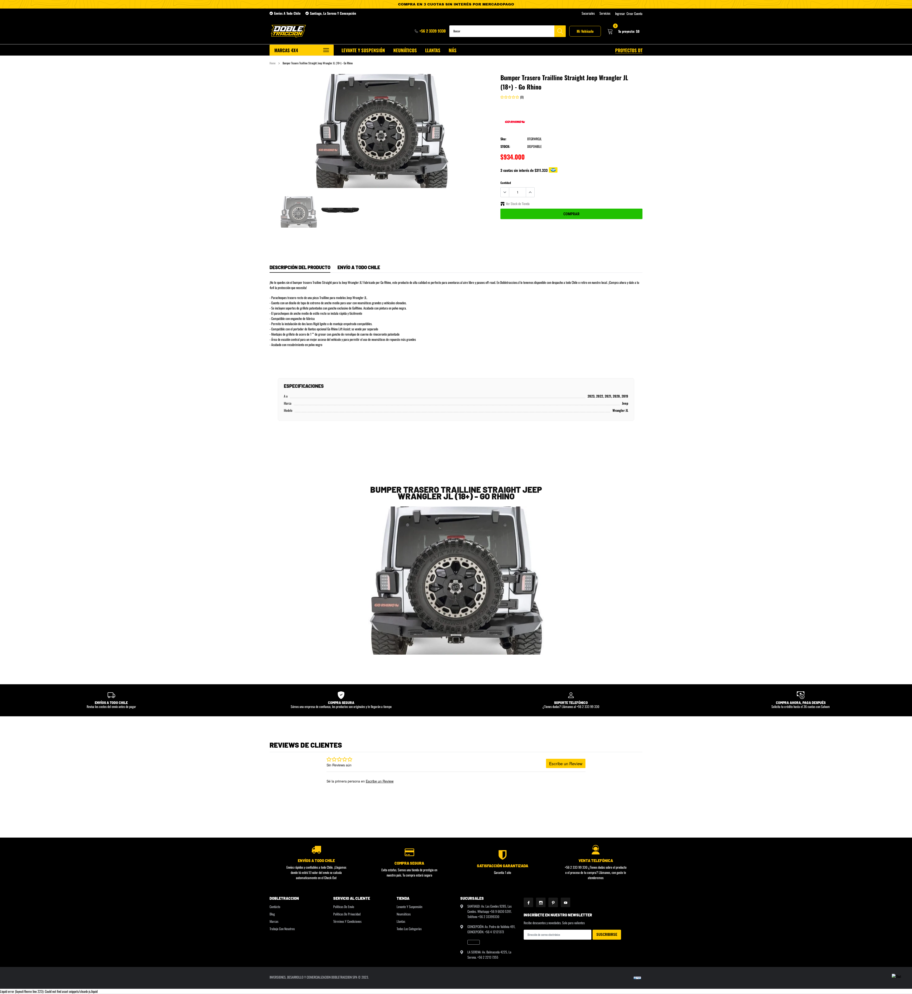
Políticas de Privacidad (347, 913)
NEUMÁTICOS (405, 50)
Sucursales (588, 13)
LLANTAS (432, 50)
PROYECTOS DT (628, 50)
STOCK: (505, 146)
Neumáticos (404, 913)
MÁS (452, 50)
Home (273, 63)
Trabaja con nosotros (282, 928)
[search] (560, 31)
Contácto (275, 906)
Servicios (604, 13)
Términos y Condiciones (347, 921)
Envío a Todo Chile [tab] (358, 267)
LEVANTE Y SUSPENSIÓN (363, 50)
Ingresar (620, 13)
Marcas (274, 921)
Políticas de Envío (343, 906)
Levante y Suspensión (409, 906)
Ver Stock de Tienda (518, 203)
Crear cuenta (634, 13)
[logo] (288, 31)
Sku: (503, 138)
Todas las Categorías (409, 928)
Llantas (401, 921)
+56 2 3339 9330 (432, 31)
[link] (298, 212)
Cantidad (505, 183)
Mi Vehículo (585, 31)
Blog (272, 913)
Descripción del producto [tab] (300, 267)
